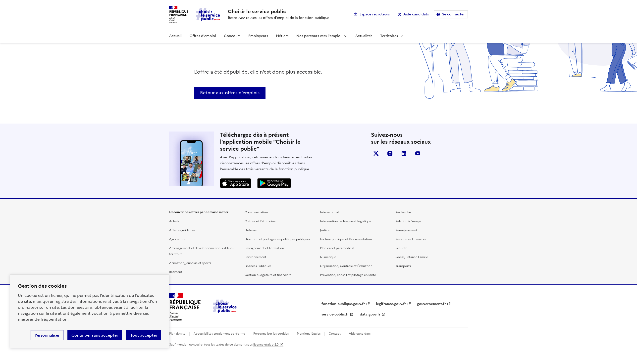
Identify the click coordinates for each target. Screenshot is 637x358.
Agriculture (177, 239)
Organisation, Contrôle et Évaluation (346, 266)
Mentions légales (308, 333)
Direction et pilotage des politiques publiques (277, 239)
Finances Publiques (258, 266)
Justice (324, 230)
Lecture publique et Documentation (346, 239)
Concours (232, 36)
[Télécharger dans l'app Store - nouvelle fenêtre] (235, 183)
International (329, 212)
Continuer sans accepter (94, 335)
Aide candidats (416, 14)
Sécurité (401, 248)
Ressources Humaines (410, 239)
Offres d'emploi (203, 36)
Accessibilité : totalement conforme (219, 333)
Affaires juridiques (182, 230)
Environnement (255, 257)
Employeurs (258, 36)
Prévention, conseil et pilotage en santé (348, 275)
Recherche (403, 212)
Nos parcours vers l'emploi (318, 36)
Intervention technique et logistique (345, 221)
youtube (418, 153)
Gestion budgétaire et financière (268, 275)
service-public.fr (335, 314)
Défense (251, 230)
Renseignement (406, 230)
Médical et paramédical (337, 248)
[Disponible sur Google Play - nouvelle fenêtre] (274, 183)
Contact (335, 333)
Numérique (328, 257)
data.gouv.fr (370, 314)
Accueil (175, 36)
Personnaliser (47, 335)
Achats (174, 221)
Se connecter (453, 14)
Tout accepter (143, 335)
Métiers (282, 36)
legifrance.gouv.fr (391, 304)
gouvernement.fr (431, 304)
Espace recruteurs (375, 14)
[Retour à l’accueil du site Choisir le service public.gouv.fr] (225, 311)
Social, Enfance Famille (411, 257)
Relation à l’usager (408, 221)
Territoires (389, 36)
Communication (256, 212)
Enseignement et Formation (264, 248)
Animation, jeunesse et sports (190, 263)
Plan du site (177, 333)
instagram (390, 153)
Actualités (363, 36)
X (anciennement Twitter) (376, 153)
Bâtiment (175, 272)
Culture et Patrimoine (260, 221)
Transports (403, 266)
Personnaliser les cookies (271, 333)
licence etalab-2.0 (265, 344)
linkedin (404, 153)
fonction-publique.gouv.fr (343, 304)
